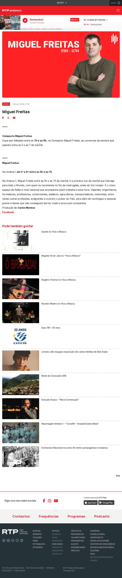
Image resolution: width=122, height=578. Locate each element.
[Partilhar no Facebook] (3, 117)
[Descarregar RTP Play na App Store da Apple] (91, 502)
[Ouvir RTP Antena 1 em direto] (10, 22)
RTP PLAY (55, 531)
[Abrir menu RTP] (61, 3)
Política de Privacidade (13, 568)
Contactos (21, 516)
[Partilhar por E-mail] (14, 117)
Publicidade (19, 570)
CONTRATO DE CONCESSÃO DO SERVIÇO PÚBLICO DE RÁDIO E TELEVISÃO (102, 547)
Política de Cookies (35, 568)
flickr (21, 540)
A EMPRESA (95, 531)
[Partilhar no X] (8, 117)
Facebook (8, 212)
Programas (76, 516)
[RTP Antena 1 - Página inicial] (10, 10)
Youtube (17, 540)
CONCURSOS (57, 544)
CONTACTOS (76, 531)
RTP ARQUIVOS (39, 544)
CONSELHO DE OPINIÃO (99, 540)
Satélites (75, 550)
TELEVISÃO (37, 537)
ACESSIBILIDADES (78, 547)
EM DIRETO (56, 534)
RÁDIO (35, 540)
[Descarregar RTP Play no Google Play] (106, 502)
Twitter (8, 540)
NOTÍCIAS (36, 531)
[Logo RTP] (15, 531)
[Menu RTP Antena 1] (119, 10)
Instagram (12, 540)
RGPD (92, 554)
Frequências (49, 516)
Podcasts (102, 516)
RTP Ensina (38, 547)
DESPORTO (37, 534)
